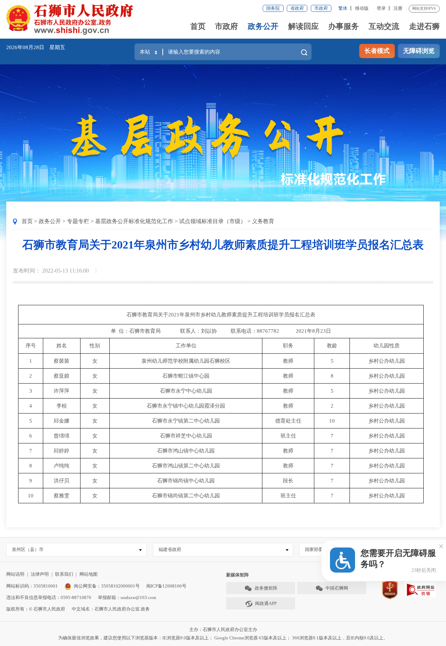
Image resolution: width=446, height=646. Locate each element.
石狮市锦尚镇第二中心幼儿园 (186, 495)
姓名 (61, 345)
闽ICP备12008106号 (166, 586)
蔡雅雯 (61, 495)
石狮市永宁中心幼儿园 (186, 391)
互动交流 (384, 26)
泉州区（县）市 (28, 549)
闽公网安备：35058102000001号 (107, 586)
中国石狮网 (336, 588)
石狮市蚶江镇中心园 (185, 376)
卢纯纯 (61, 465)
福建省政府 (170, 549)
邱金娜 (61, 421)
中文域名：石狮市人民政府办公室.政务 (111, 609)
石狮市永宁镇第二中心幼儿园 (186, 421)
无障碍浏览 (419, 50)
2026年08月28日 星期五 (35, 47)
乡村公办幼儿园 (386, 361)
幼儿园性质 (387, 345)
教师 (288, 361)
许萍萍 (61, 391)
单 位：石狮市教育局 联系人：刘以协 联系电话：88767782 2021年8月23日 (221, 331)
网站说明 (15, 574)
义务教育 (263, 221)
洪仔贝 (61, 480)
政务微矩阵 (266, 588)
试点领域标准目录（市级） (212, 221)
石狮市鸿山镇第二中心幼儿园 (186, 465)
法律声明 (40, 574)
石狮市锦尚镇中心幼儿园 (186, 480)
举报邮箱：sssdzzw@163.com (127, 597)
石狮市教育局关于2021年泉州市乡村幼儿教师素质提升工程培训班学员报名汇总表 (223, 244)
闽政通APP (266, 603)
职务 (288, 345)
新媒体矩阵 (237, 574)
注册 (397, 8)
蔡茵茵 (61, 361)
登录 (381, 8)
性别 (95, 345)
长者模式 (377, 50)
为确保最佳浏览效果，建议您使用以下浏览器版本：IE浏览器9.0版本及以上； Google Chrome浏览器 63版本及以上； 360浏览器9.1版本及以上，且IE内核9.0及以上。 (223, 637)
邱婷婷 (61, 451)
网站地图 (88, 574)
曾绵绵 (61, 436)
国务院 (273, 8)
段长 (288, 480)
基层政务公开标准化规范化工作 (134, 221)
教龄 (332, 345)
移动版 (362, 8)
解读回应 (303, 26)
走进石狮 (424, 26)
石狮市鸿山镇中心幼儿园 (186, 451)
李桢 (61, 406)
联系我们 (64, 574)
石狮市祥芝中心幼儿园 (186, 436)
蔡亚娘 (61, 376)
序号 (30, 345)
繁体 (342, 8)
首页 (198, 26)
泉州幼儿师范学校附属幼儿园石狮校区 (185, 361)
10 (332, 421)
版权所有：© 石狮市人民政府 (35, 609)
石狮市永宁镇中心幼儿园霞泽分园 (186, 406)
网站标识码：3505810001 (32, 586)
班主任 (288, 436)
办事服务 (343, 26)
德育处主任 (288, 421)
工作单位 (186, 345)
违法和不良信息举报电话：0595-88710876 (48, 597)
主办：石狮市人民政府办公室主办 (223, 629)
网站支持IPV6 (424, 8)
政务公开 (263, 26)
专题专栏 (78, 221)
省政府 (297, 8)
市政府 (321, 8)
